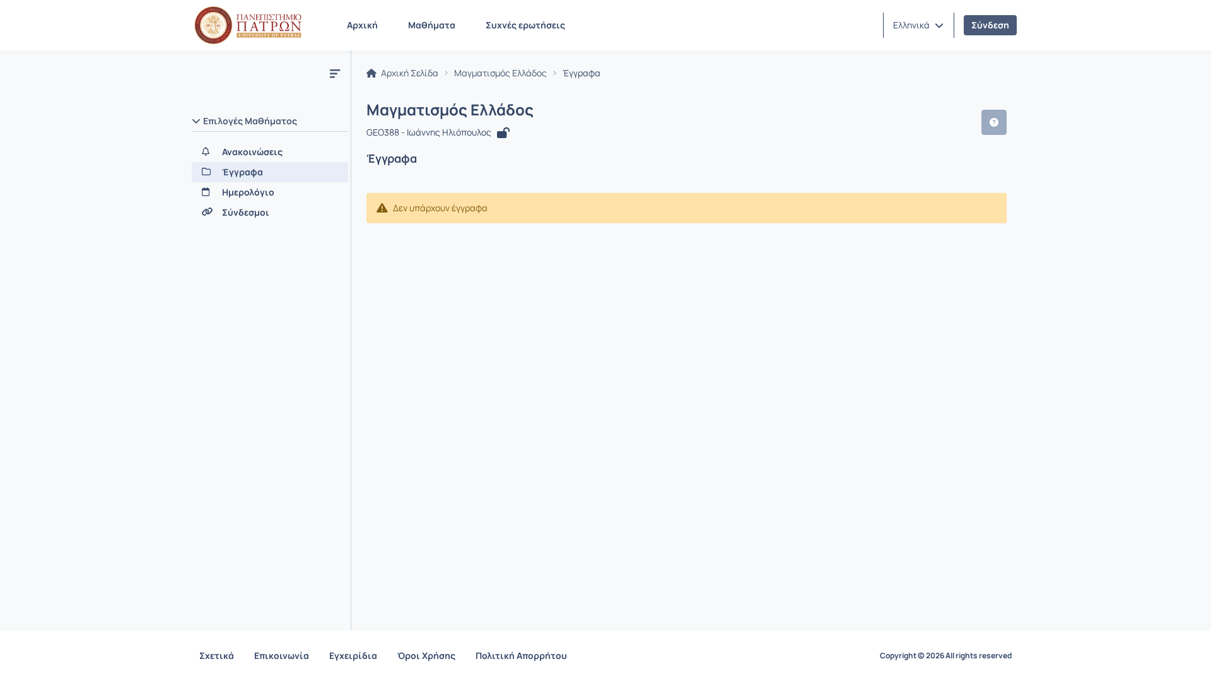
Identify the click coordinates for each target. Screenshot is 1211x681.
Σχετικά (216, 655)
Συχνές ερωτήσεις (525, 25)
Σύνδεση (990, 25)
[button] (918, 25)
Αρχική (362, 25)
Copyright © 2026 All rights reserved (946, 656)
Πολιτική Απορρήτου (521, 655)
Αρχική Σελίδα (408, 73)
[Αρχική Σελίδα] (247, 25)
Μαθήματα (431, 25)
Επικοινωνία (281, 655)
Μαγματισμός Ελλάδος (500, 73)
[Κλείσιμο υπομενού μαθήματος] (335, 73)
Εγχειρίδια (353, 655)
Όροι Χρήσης (426, 655)
